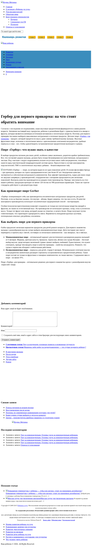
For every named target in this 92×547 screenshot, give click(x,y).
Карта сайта (47, 520)
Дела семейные (12, 356)
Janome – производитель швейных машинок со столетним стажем (33, 417)
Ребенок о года (23, 505)
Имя (2, 330)
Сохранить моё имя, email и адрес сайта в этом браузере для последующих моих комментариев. (43, 335)
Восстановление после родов (18, 410)
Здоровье (9, 54)
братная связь (57, 520)
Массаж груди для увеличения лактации (57, 498)
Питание (9, 57)
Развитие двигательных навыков (19, 529)
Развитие (9, 52)
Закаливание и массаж (15, 67)
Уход (8, 59)
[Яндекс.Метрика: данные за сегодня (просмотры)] (20, 422)
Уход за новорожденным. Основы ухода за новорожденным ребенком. (49, 435)
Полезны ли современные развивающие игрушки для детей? (30, 412)
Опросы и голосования (15, 27)
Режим (8, 64)
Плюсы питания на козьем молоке (20, 407)
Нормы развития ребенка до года (19, 524)
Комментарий (6, 326)
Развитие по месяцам (14, 532)
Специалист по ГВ (18, 22)
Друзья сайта (11, 359)
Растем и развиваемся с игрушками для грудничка (26, 537)
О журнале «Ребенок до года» (18, 9)
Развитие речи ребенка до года (18, 534)
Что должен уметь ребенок (17, 539)
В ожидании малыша (14, 351)
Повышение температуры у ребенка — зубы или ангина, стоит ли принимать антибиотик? (43, 493)
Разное (8, 362)
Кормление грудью (13, 62)
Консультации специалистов (17, 16)
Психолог (14, 24)
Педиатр (14, 19)
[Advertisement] (46, 94)
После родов (11, 354)
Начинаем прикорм (13, 71)
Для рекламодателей (14, 11)
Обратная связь (12, 14)
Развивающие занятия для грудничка (21, 527)
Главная (9, 6)
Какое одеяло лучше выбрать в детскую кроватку (26, 415)
